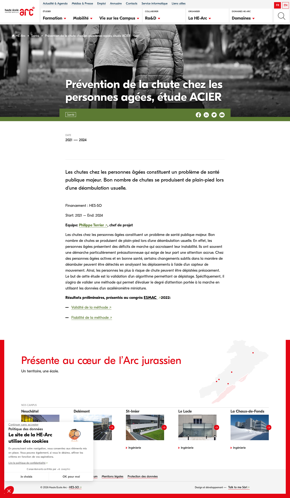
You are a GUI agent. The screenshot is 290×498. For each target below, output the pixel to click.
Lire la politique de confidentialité (26, 462)
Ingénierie (134, 448)
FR (277, 5)
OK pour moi (71, 476)
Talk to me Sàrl (237, 487)
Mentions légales (112, 476)
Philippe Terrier (91, 225)
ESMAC (151, 297)
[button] (55, 17)
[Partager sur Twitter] (214, 115)
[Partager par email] (222, 115)
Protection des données (143, 476)
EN (285, 5)
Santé (35, 36)
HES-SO (74, 487)
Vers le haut (278, 486)
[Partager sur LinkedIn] (206, 115)
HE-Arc (20, 36)
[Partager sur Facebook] (198, 115)
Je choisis (26, 476)
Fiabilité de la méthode (90, 317)
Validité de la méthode (89, 307)
